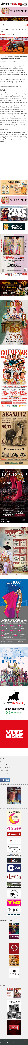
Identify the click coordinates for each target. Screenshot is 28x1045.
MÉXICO (2, 34)
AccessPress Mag (17, 1042)
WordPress (7, 1042)
